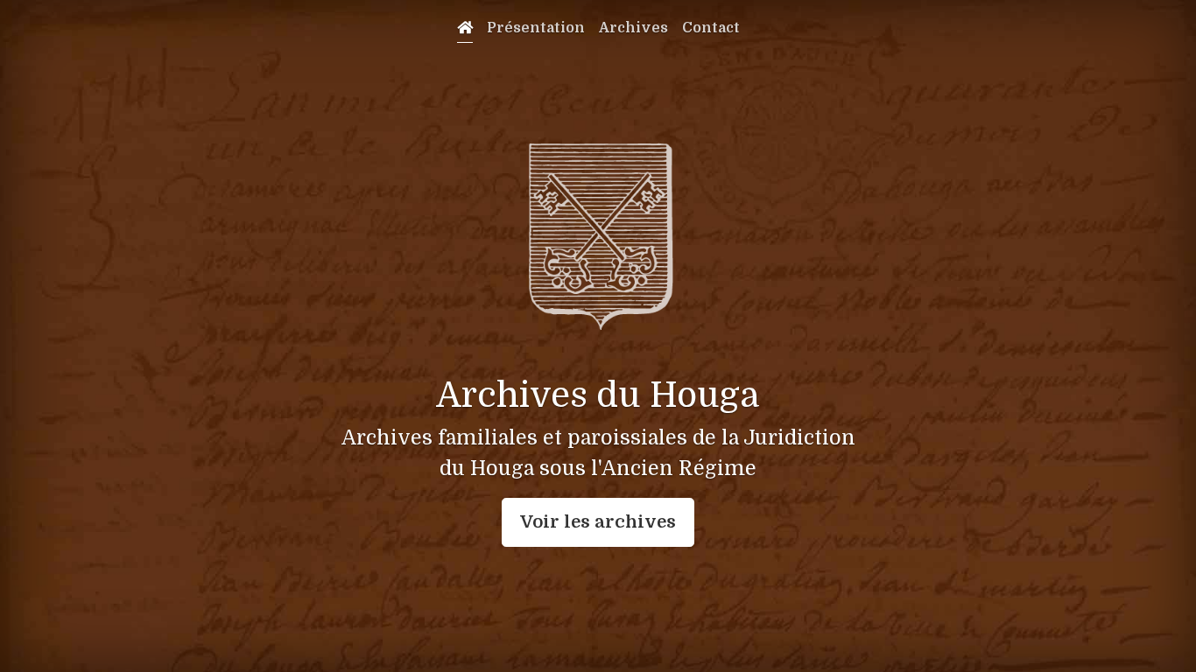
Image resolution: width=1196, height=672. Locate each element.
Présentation (536, 28)
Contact (711, 28)
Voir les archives (598, 522)
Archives (633, 28)
